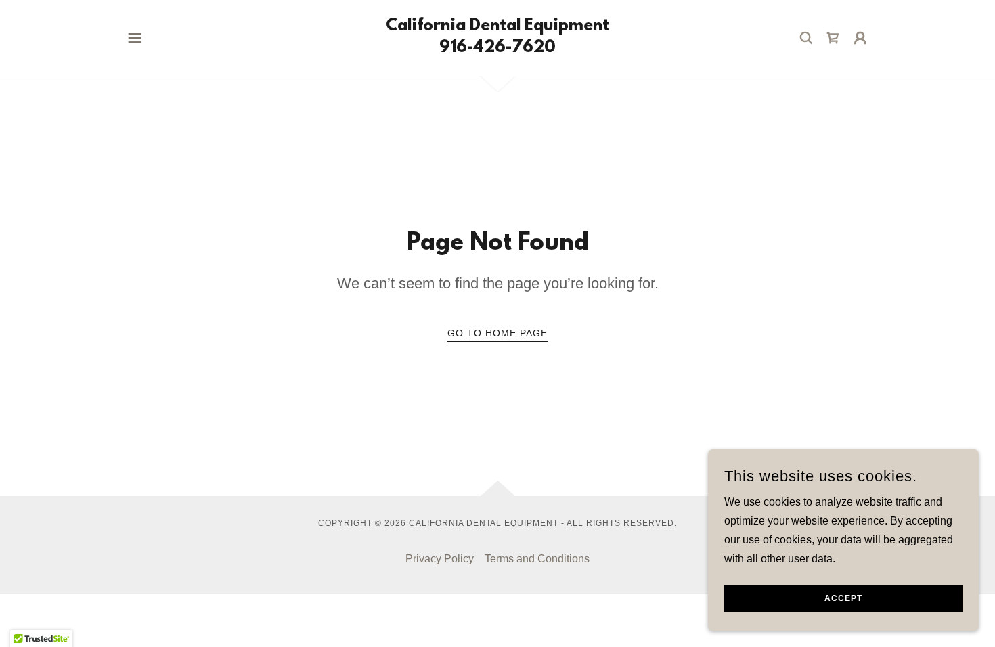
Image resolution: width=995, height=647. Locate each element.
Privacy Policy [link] (439, 558)
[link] (497, 48)
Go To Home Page (497, 333)
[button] (134, 37)
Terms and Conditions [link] (537, 558)
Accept (843, 598)
